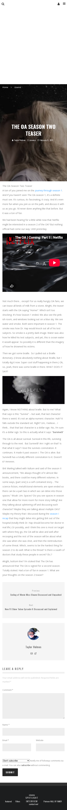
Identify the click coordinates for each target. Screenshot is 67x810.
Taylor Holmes (19, 140)
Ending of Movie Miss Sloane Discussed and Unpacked (36, 592)
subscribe (25, 765)
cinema (33, 140)
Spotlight (32, 797)
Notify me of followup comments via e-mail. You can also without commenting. (32, 763)
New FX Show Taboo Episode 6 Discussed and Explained (31, 607)
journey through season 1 (48, 190)
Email (5, 740)
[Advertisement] (33, 49)
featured (8, 801)
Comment (7, 690)
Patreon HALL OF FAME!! (53, 801)
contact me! (33, 804)
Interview (32, 801)
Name (6, 724)
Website (39, 740)
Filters (17, 801)
